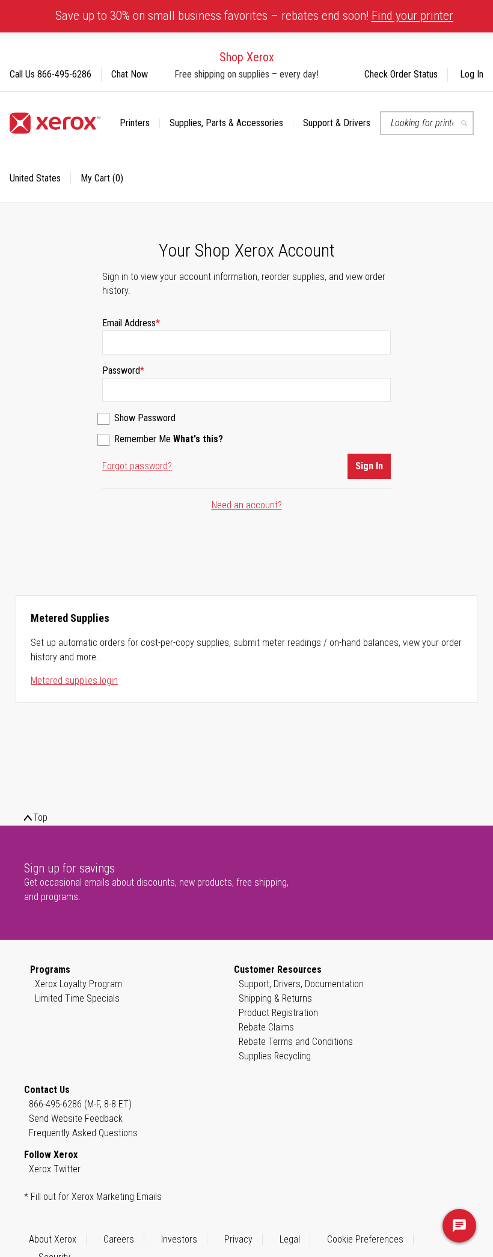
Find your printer (412, 15)
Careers (118, 1239)
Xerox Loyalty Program (78, 984)
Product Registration (278, 1012)
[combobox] (427, 123)
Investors (179, 1239)
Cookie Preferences (365, 1239)
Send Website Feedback (76, 1118)
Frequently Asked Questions (83, 1133)
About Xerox (52, 1239)
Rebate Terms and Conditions (296, 1041)
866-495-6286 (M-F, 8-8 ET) (80, 1104)
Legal (290, 1239)
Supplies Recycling (275, 1056)
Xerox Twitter (55, 1169)
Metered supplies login (74, 680)
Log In (471, 74)
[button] (40, 178)
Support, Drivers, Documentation (301, 984)
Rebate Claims (266, 1027)
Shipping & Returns (275, 998)
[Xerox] (55, 123)
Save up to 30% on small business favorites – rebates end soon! (254, 15)
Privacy (238, 1239)
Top (40, 817)
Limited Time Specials (77, 998)
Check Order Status (401, 74)
